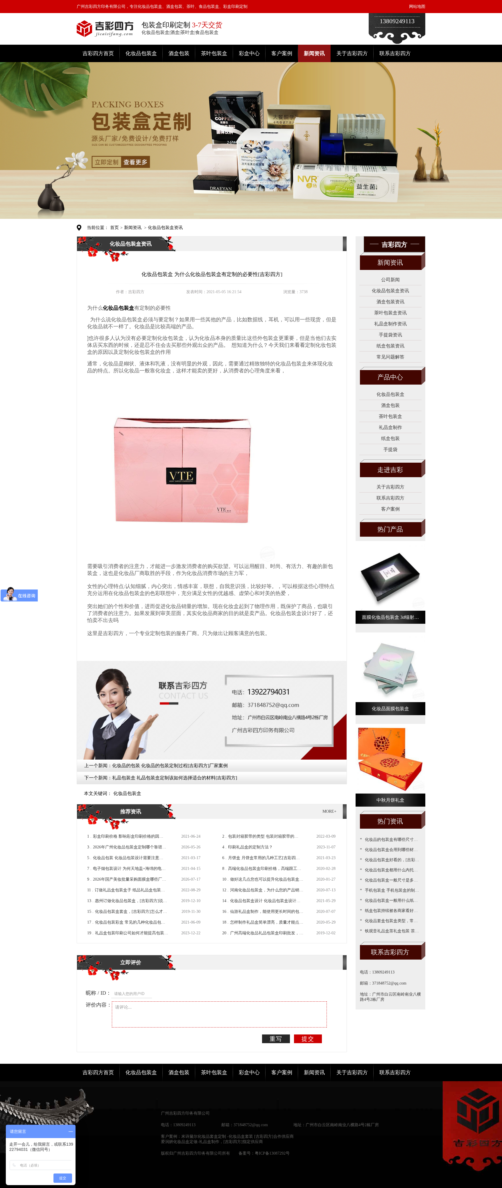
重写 (276, 1039)
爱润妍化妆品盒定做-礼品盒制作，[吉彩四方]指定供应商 (212, 1142)
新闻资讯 (314, 53)
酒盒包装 (178, 53)
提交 (308, 1039)
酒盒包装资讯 (390, 301)
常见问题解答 (390, 356)
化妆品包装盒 (141, 53)
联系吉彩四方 (395, 53)
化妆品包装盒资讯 (165, 227)
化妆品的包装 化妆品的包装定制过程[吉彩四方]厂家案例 (170, 765)
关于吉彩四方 (352, 53)
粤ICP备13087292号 (272, 1153)
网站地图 (417, 6)
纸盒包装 (390, 438)
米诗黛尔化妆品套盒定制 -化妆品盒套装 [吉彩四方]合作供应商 (237, 1136)
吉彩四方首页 (98, 53)
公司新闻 (390, 279)
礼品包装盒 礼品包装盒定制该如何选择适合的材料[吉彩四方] (174, 777)
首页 (114, 227)
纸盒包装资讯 (390, 345)
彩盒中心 (249, 53)
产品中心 (390, 377)
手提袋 (390, 449)
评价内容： (99, 1005)
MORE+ (329, 811)
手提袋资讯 (390, 334)
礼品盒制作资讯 (390, 323)
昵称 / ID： (98, 993)
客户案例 (281, 53)
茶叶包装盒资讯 (390, 312)
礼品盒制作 (390, 427)
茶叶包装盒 (214, 53)
